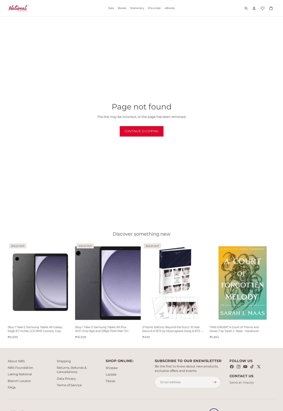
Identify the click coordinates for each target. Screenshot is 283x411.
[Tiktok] (252, 366)
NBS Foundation (20, 368)
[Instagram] (238, 366)
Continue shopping (141, 131)
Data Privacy (66, 378)
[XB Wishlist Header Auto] (262, 7)
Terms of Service (69, 385)
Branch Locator (19, 381)
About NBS (16, 361)
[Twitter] (258, 366)
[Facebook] (231, 366)
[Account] (254, 8)
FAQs (12, 387)
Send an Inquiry (241, 382)
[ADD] (269, 317)
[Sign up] (215, 382)
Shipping (64, 361)
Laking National (20, 374)
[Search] (246, 8)
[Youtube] (245, 366)
